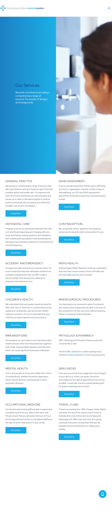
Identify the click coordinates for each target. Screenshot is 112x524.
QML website (72, 351)
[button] (15, 213)
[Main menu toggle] (109, 8)
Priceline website (74, 355)
